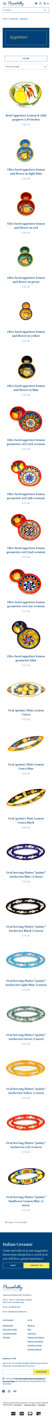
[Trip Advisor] (15, 1391)
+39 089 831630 (14, 1307)
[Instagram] (9, 1391)
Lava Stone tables (9, 1334)
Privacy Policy (17, 1405)
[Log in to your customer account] (40, 4)
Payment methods (34, 1349)
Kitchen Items (8, 1326)
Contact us (36, 1265)
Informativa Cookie (29, 1405)
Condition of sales (35, 1345)
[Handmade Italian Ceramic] (16, 3)
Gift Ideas (6, 1337)
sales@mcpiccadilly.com (17, 1312)
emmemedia (41, 1405)
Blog (29, 1329)
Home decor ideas (10, 1329)
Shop (13, 1265)
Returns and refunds (35, 1341)
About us (31, 1326)
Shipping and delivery (36, 1337)
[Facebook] (3, 1391)
